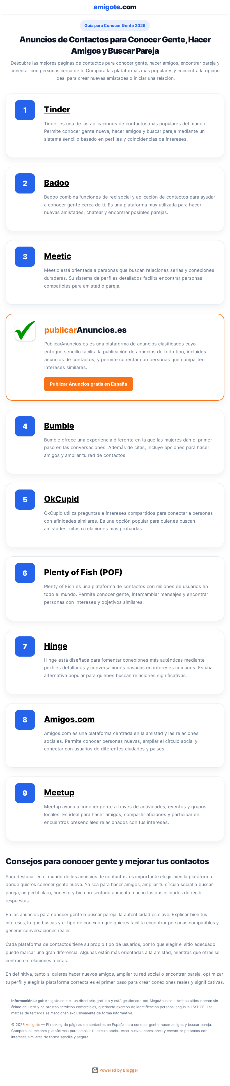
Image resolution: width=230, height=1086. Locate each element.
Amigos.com (69, 719)
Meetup (59, 792)
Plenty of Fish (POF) (83, 572)
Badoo (56, 183)
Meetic (57, 256)
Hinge (55, 646)
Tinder (57, 109)
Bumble (59, 426)
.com (114, 7)
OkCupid (61, 499)
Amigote (33, 1025)
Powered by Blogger (118, 1070)
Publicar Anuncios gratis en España (88, 384)
